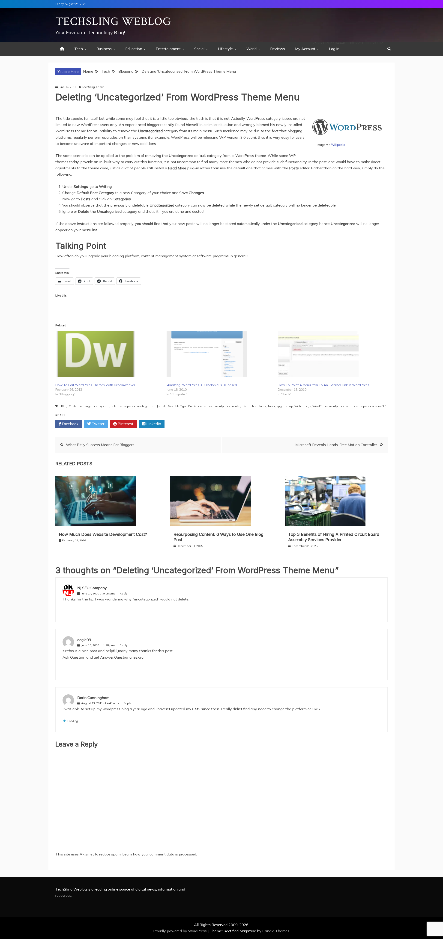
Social (199, 48)
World (251, 48)
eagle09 (84, 639)
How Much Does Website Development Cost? (103, 534)
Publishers (195, 406)
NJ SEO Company (92, 587)
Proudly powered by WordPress (180, 931)
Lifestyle (225, 48)
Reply (123, 593)
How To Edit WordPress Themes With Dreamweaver (95, 385)
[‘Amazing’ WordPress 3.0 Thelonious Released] (220, 354)
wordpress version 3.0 (371, 406)
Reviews (277, 48)
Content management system (89, 406)
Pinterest (125, 423)
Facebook (69, 423)
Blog (64, 406)
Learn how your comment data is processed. (159, 854)
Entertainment (168, 48)
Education (133, 48)
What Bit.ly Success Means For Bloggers (100, 444)
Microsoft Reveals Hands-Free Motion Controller (336, 444)
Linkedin (153, 423)
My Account (305, 48)
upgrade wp (284, 406)
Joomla (162, 406)
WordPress (320, 406)
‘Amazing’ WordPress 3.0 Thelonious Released (202, 385)
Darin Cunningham (93, 697)
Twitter (97, 423)
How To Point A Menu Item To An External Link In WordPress (323, 385)
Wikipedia (338, 145)
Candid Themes (275, 931)
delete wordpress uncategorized (133, 406)
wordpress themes (342, 406)
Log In (334, 48)
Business (104, 48)
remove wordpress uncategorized (227, 406)
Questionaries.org (129, 657)
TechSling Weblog (113, 21)
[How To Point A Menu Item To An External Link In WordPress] (331, 354)
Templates (259, 406)
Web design (302, 406)
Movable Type (177, 406)
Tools (271, 406)
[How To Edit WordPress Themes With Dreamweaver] (108, 354)
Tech (78, 48)
